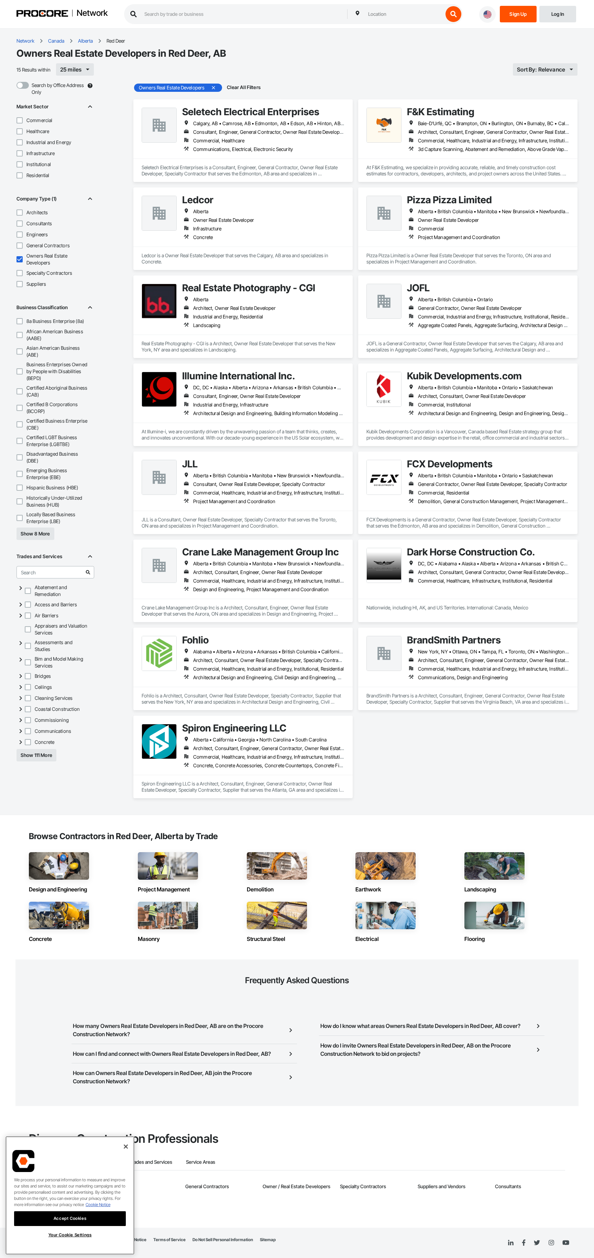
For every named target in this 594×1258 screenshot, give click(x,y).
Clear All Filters (244, 87)
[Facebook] (524, 1243)
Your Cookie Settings (70, 1234)
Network (92, 13)
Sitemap (268, 1239)
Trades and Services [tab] (150, 1162)
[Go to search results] (88, 572)
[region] (70, 1195)
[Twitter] (537, 1243)
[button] (19, 120)
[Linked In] (511, 1243)
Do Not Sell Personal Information (222, 1239)
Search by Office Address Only (58, 88)
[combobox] (404, 14)
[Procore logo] (42, 14)
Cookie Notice (98, 1204)
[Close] (125, 1146)
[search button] (453, 14)
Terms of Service (169, 1239)
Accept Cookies (70, 1218)
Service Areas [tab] (200, 1162)
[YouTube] (565, 1243)
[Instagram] (551, 1243)
